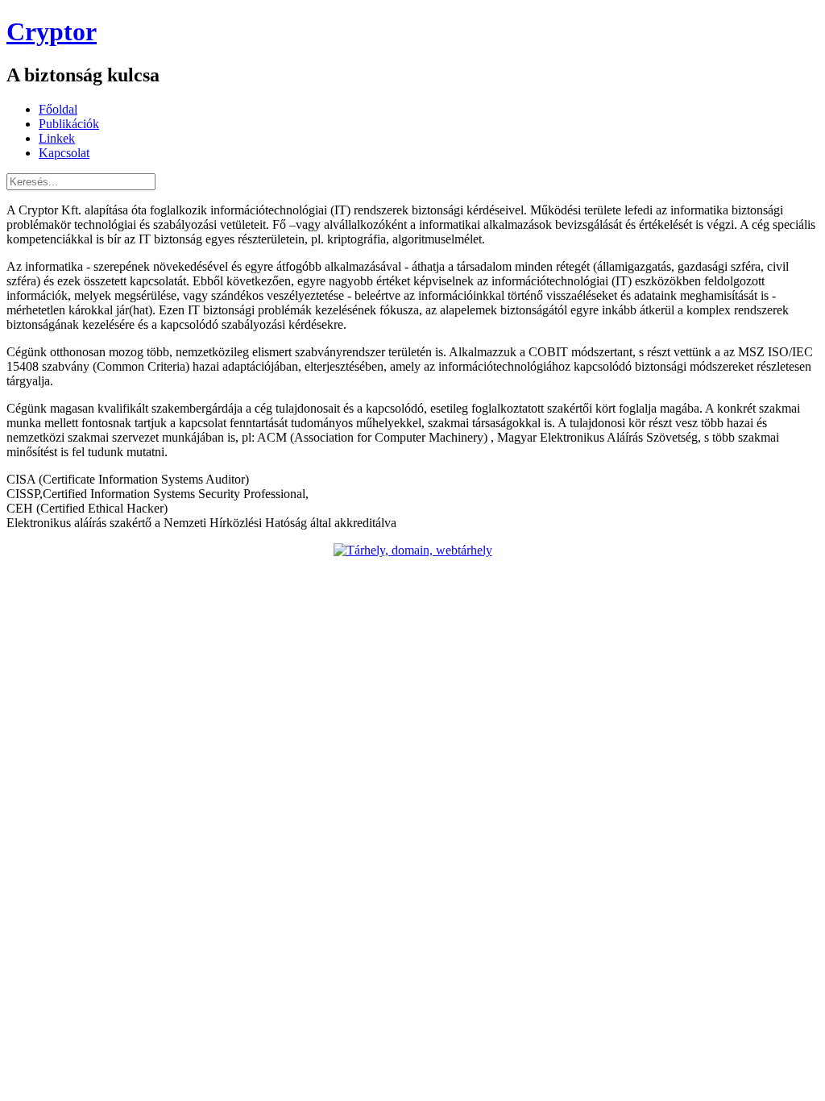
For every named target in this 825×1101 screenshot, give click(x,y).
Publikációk (69, 124)
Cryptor (51, 31)
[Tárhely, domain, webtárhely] (413, 550)
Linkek (57, 138)
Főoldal (58, 109)
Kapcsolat (64, 153)
